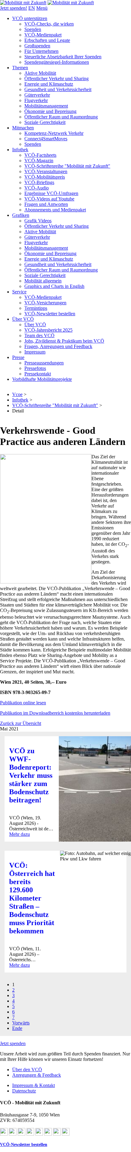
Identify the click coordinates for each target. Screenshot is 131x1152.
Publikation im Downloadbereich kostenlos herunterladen (55, 713)
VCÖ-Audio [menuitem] (36, 187)
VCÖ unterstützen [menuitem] (29, 18)
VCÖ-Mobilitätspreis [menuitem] (44, 176)
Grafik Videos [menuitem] (37, 220)
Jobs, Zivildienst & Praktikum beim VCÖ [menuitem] (64, 341)
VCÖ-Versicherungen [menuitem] (45, 302)
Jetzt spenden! (13, 8)
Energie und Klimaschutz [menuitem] (48, 84)
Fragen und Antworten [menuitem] (46, 204)
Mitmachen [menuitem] (23, 127)
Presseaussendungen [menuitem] (44, 362)
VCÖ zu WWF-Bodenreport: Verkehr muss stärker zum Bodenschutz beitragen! (30, 775)
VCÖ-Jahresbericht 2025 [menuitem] (48, 330)
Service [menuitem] (19, 291)
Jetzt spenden (13, 1043)
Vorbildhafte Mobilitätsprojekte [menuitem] (42, 379)
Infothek (20, 399)
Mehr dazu (19, 834)
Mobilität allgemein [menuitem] (43, 280)
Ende (17, 1028)
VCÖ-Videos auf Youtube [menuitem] (49, 198)
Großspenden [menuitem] (37, 45)
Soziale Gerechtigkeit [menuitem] (45, 122)
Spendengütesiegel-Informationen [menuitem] (56, 62)
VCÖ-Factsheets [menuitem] (40, 155)
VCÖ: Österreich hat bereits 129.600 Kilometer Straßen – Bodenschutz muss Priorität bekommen (32, 898)
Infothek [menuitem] (20, 149)
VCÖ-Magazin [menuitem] (38, 160)
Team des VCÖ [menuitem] (39, 335)
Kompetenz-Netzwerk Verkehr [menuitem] (53, 133)
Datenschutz (24, 1090)
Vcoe (17, 394)
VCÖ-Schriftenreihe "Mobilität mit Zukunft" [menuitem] (67, 166)
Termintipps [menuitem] (35, 308)
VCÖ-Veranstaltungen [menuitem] (45, 171)
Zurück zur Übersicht (20, 723)
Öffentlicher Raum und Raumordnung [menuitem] (61, 116)
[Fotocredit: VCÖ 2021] (45, 581)
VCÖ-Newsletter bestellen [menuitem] (49, 313)
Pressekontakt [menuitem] (37, 373)
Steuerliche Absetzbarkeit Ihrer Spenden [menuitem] (62, 56)
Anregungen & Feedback (36, 1075)
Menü (42, 8)
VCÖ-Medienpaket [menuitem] (43, 34)
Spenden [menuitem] (32, 29)
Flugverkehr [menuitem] (36, 100)
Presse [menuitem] (18, 357)
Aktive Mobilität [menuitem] (40, 73)
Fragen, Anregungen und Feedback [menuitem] (58, 346)
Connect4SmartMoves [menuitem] (45, 138)
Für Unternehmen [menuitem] (41, 51)
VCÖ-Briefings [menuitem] (39, 182)
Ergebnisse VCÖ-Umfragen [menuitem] (51, 193)
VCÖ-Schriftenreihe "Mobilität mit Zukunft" (55, 405)
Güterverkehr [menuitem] (37, 94)
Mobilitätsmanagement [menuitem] (46, 105)
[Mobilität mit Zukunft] (23, 2)
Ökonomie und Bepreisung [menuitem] (50, 111)
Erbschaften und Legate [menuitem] (47, 40)
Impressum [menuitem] (34, 351)
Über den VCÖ (27, 1069)
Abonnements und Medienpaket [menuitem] (55, 209)
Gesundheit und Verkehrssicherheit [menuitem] (57, 89)
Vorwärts (21, 1022)
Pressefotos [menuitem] (35, 368)
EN (31, 8)
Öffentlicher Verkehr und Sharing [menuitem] (56, 78)
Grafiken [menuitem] (20, 215)
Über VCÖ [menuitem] (23, 319)
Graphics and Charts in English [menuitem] (54, 286)
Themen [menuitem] (20, 67)
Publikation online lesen (23, 702)
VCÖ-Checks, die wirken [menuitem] (49, 23)
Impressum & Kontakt (33, 1085)
